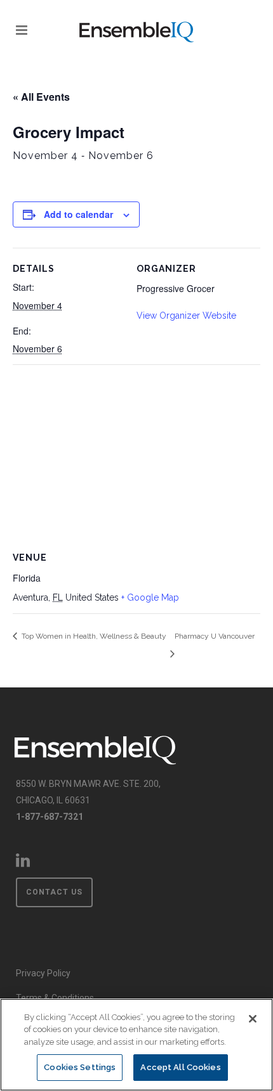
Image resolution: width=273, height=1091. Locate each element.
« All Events (41, 96)
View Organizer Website (186, 315)
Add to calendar (78, 214)
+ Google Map (150, 597)
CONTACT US (54, 892)
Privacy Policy (43, 973)
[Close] (253, 1019)
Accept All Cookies (180, 1067)
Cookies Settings (80, 1067)
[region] (136, 1044)
